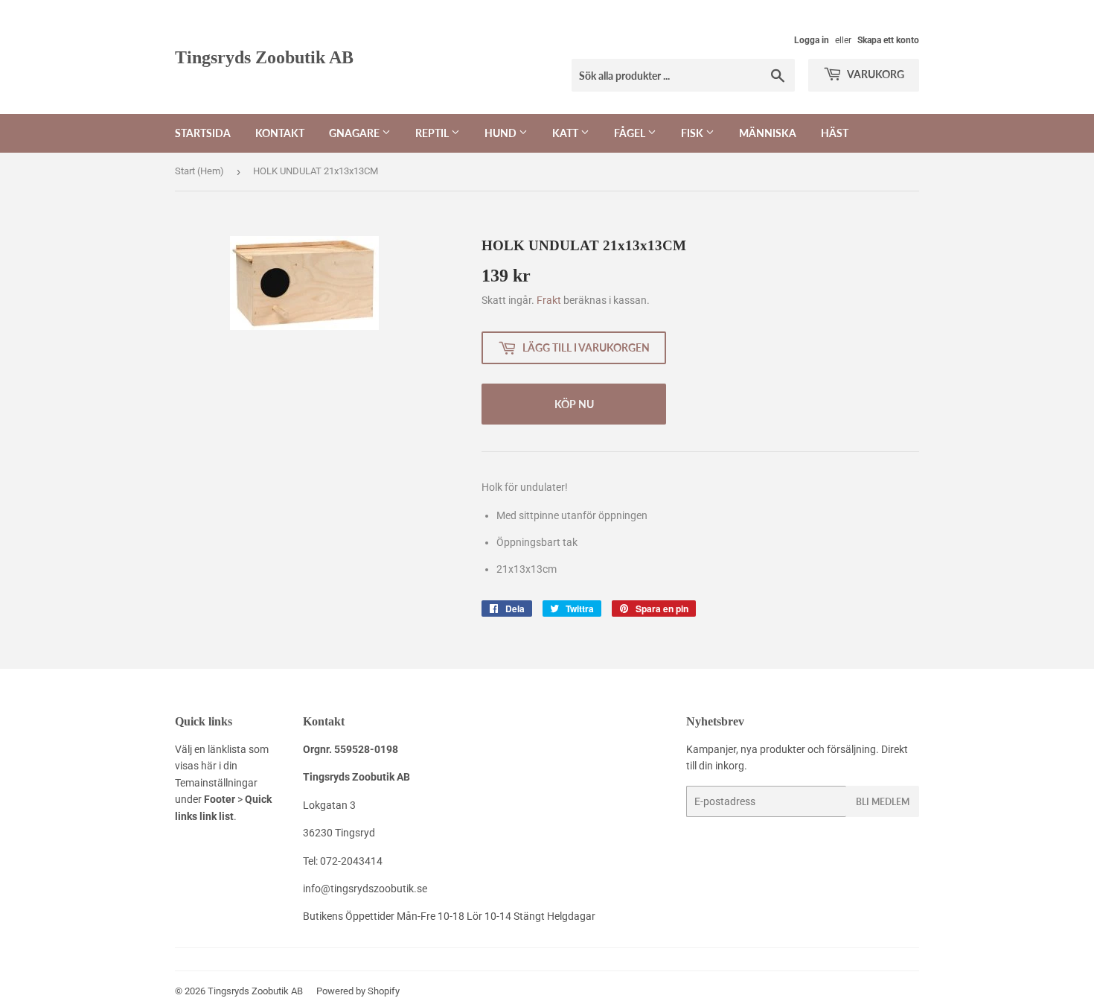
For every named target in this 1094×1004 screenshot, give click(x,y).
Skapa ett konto (888, 40)
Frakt (549, 300)
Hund (501, 133)
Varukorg (874, 74)
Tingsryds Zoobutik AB (264, 57)
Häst (834, 133)
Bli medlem (882, 801)
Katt (566, 133)
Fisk (693, 133)
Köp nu (574, 404)
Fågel (630, 133)
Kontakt (279, 133)
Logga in (811, 40)
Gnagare (355, 133)
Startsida (203, 133)
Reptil (433, 133)
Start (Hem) (199, 171)
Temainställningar (216, 783)
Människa (767, 133)
